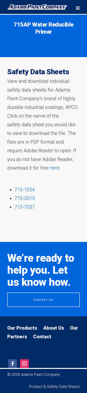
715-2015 (24, 198)
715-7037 (24, 207)
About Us (53, 328)
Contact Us (43, 299)
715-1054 (24, 190)
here (55, 168)
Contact (42, 337)
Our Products (22, 328)
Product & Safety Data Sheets (54, 386)
